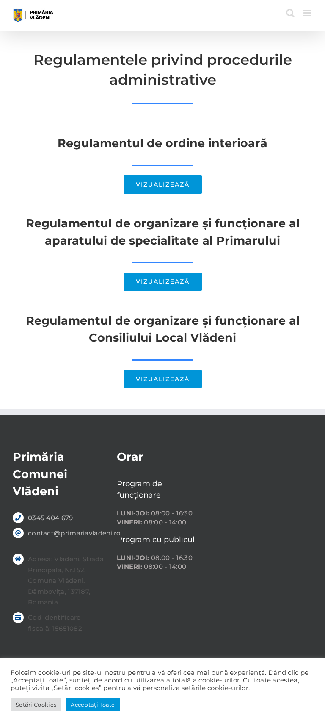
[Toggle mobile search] (290, 12)
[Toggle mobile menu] (307, 12)
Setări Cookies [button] (36, 704)
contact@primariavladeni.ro (66, 533)
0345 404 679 (50, 518)
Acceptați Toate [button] (93, 704)
